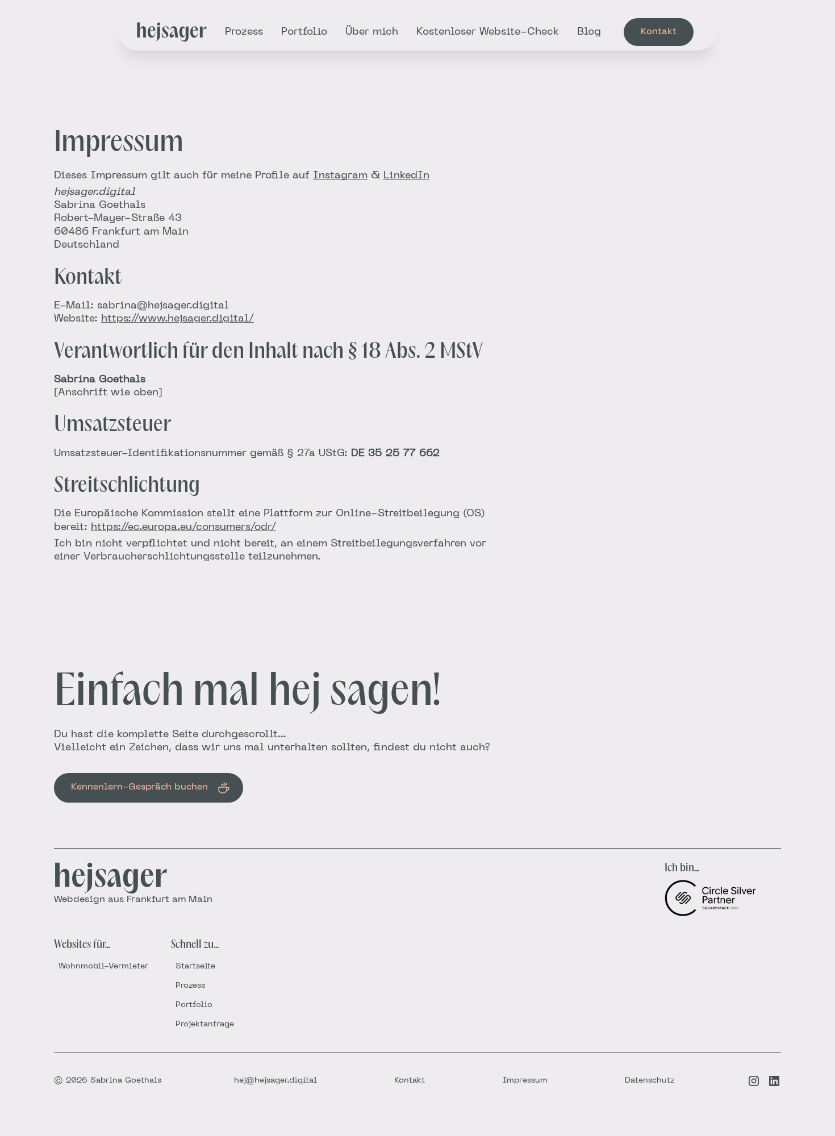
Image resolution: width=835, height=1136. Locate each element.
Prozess (244, 32)
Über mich (371, 32)
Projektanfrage (205, 1024)
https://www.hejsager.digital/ (177, 319)
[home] (172, 32)
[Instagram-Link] (754, 1081)
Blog (589, 32)
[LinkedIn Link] (774, 1081)
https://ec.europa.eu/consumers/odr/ (183, 527)
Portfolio (304, 32)
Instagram (340, 176)
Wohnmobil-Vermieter (103, 966)
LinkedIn (406, 176)
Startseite (195, 966)
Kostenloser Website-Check (487, 32)
